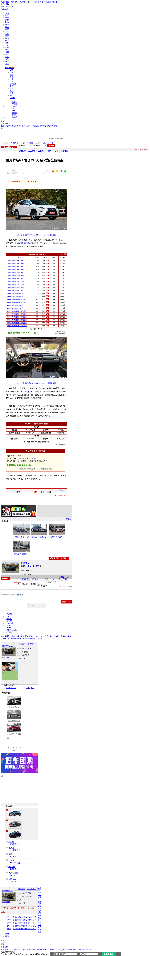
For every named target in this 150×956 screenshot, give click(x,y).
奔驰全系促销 (14, 707)
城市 (39, 932)
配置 (7, 690)
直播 (2, 945)
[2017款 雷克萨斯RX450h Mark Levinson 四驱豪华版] (38, 229)
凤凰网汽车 (14, 2)
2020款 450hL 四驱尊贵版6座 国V (17, 323)
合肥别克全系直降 (14, 734)
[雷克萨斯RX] (10, 567)
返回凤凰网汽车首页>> (59, 558)
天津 (27, 126)
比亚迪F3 (64, 636)
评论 (39, 895)
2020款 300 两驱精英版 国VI (15, 263)
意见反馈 (77, 950)
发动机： (19, 655)
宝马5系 (43, 636)
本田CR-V (12, 879)
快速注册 (20, 595)
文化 (7, 45)
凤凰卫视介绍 (86, 950)
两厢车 (14, 102)
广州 (9, 126)
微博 (7, 936)
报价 (11, 86)
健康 (7, 24)
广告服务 (39, 950)
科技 (7, 36)
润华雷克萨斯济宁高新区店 (28, 458)
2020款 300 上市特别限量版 (15, 278)
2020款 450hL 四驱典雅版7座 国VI (17, 299)
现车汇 (37, 2)
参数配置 (31, 151)
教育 (7, 43)
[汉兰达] (15, 824)
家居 (7, 34)
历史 (7, 47)
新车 (11, 70)
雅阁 (2, 636)
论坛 (7, 57)
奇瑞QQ (33, 639)
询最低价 (22, 644)
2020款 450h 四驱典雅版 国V (15, 293)
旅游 (7, 38)
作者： (9, 514)
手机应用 (53, 2)
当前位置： (5, 143)
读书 (7, 41)
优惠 (11, 91)
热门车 (9, 614)
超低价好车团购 (140, 149)
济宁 (24, 143)
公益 (7, 59)
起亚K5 (31, 636)
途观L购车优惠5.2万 (39, 537)
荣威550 (39, 639)
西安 (48, 126)
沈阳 (13, 126)
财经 (7, 15)
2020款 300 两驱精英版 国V (15, 260)
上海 (6, 126)
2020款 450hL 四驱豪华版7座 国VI (17, 314)
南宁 (41, 126)
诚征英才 (46, 950)
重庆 (45, 126)
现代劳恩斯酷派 (24, 639)
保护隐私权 (54, 950)
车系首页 (22, 151)
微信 (11, 4)
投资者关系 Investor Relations (24, 950)
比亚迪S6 (14, 639)
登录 (8, 6)
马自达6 (37, 636)
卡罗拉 (58, 636)
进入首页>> (32, 644)
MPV (14, 111)
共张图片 (6, 657)
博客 (7, 54)
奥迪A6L (11, 867)
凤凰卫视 (4, 9)
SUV (13, 109)
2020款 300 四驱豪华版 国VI (15, 287)
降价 (31, 143)
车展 (41, 2)
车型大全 (13, 84)
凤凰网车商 (24, 2)
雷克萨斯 (7, 147)
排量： (23, 571)
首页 (39, 888)
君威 (6, 636)
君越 (69, 636)
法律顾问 (70, 950)
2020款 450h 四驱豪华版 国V (15, 305)
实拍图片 (41, 151)
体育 (7, 20)
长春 (16, 126)
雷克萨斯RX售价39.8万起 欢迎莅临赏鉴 (27, 917)
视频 (7, 52)
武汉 (38, 126)
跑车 (14, 115)
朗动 (9, 639)
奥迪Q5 (11, 848)
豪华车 (15, 106)
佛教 (7, 61)
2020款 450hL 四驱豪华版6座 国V (17, 317)
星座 (7, 64)
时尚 (7, 22)
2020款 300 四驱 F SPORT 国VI (16, 284)
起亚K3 (22, 636)
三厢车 (14, 104)
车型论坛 (64, 151)
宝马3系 (16, 636)
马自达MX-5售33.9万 (21, 537)
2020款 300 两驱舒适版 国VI (15, 269)
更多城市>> (54, 126)
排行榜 (12, 98)
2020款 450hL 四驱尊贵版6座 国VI (17, 326)
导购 (11, 72)
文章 (56, 151)
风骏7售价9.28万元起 (57, 537)
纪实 (2, 943)
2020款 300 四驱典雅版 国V (15, 272)
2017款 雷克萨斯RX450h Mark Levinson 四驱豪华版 (36, 235)
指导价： (19, 648)
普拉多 (52, 636)
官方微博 (4, 4)
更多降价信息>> (65, 577)
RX (13, 147)
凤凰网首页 (5, 2)
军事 (7, 50)
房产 (7, 31)
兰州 (31, 126)
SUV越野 (10, 623)
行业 (11, 79)
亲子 (7, 27)
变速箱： (24, 575)
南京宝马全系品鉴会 (14, 749)
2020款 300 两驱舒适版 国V (15, 266)
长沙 (23, 126)
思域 (27, 636)
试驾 (11, 75)
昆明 (20, 126)
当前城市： (50, 582)
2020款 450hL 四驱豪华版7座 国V (17, 311)
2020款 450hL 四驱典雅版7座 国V (17, 302)
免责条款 (62, 950)
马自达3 (4, 639)
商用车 (31, 2)
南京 (34, 126)
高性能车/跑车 (11, 630)
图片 (11, 88)
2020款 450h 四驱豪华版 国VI (15, 308)
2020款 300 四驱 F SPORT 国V (16, 281)
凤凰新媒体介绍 (7, 950)
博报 (7, 934)
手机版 (46, 2)
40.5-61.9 (25, 648)
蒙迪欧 (10, 636)
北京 (2, 121)
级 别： (19, 652)
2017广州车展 (48, 143)
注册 (11, 6)
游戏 (39, 929)
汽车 (7, 29)
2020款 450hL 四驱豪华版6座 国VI (17, 320)
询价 (11, 95)
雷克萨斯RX (26, 243)
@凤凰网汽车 (17, 514)
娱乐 (7, 17)
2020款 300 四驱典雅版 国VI (15, 275)
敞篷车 (15, 117)
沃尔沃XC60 (13, 873)
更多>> (62, 490)
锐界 (10, 854)
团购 (11, 93)
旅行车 (14, 113)
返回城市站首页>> (61, 496)
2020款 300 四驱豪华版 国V (15, 290)
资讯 (7, 13)
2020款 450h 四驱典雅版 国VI (15, 296)
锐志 (48, 636)
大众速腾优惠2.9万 (21, 554)
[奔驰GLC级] (15, 813)
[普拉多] (15, 834)
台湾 (39, 892)
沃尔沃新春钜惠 (14, 721)
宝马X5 (11, 842)
